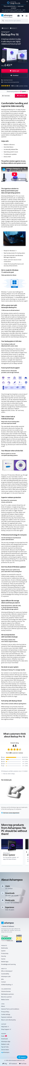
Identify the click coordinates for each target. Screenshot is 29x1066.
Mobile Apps (4, 961)
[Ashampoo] (7, 922)
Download (15, 75)
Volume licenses (6, 991)
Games (3, 959)
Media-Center (5, 999)
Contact (3, 982)
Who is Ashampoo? (6, 971)
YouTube (23, 1063)
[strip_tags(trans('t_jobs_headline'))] (19, 938)
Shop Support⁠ (5, 1029)
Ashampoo (5, 1052)
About (3, 1006)
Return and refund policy (8, 1020)
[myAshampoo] (18, 16)
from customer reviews (19, 86)
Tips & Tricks (5, 1047)
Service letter (5, 1049)
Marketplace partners (7, 994)
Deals (3, 1036)
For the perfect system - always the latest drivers (11, 858)
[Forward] (26, 852)
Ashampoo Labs (6, 976)
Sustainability (5, 974)
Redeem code (5, 1044)
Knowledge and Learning (8, 964)
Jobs (2, 979)
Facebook (14, 1063)
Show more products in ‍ (16, 91)
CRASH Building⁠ (6, 984)
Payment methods (6, 1017)
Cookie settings (5, 1014)
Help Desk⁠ (4, 1026)
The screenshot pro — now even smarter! (14, 7)
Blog (5, 1063)
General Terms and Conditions (10, 1009)
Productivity (4, 953)
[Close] (27, 1)
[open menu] (26, 16)
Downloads (4, 1039)
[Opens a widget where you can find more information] (22, 1057)
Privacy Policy (5, 1012)
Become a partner (6, 997)
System (3, 951)
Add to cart (15, 71)
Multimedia (4, 948)
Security (3, 956)
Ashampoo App (5, 1041)
